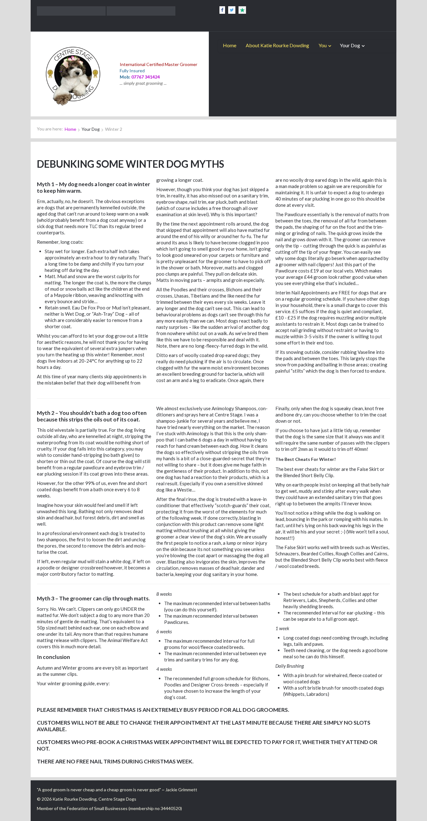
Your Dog (350, 45)
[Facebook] (222, 10)
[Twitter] (232, 10)
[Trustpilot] (242, 10)
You (323, 45)
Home (229, 45)
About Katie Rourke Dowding (277, 45)
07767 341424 (145, 76)
